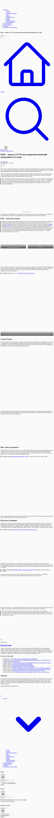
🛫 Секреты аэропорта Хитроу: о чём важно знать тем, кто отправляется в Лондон (31, 662)
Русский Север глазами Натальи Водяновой (21, 664)
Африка (8, 16)
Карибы (8, 19)
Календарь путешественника (10, 27)
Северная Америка (10, 21)
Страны (5, 9)
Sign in (2, 784)
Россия (7, 10)
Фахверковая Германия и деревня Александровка (23, 666)
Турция (8, 12)
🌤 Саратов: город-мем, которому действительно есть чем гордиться (32, 672)
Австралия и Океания (11, 13)
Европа (8, 18)
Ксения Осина (4, 161)
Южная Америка (10, 22)
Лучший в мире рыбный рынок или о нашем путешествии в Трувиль (28, 670)
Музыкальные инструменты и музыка (19, 456)
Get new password (5, 815)
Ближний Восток (10, 17)
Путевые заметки (7, 23)
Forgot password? (11, 783)
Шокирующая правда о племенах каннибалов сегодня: (23, 569)
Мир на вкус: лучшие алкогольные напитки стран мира (23, 529)
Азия (7, 14)
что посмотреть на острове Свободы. (25, 273)
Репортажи (6, 26)
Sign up (24, 799)
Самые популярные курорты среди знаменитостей (25, 658)
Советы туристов (7, 24)
